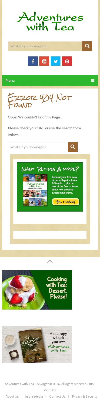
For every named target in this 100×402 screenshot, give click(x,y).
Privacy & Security (84, 396)
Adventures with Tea (19, 384)
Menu (10, 80)
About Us (12, 396)
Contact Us (57, 396)
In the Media (34, 396)
